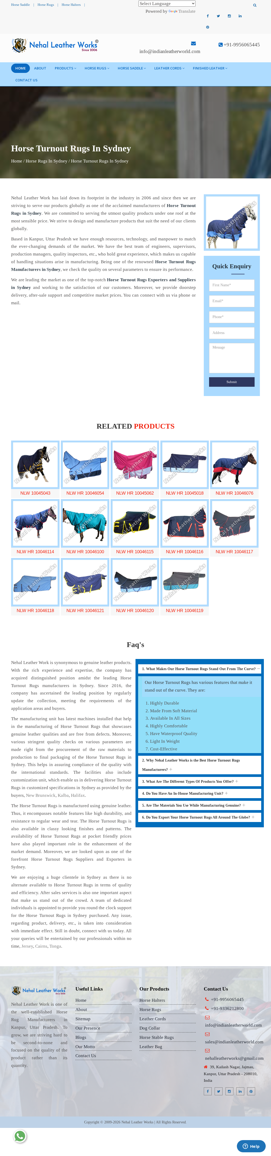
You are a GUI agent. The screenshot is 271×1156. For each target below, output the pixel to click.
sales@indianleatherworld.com (234, 1041)
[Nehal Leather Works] (55, 45)
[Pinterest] (207, 27)
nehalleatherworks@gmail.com (234, 1058)
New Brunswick (41, 795)
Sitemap (83, 1018)
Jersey (27, 946)
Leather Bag (150, 1046)
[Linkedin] (240, 16)
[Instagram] (229, 16)
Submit (232, 382)
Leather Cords (168, 68)
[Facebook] (207, 16)
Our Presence (87, 1028)
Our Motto (85, 1046)
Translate (187, 11)
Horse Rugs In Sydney (46, 161)
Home (20, 68)
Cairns (41, 946)
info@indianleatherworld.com (169, 51)
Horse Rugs (46, 5)
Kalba (63, 795)
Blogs (80, 1037)
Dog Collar (149, 1028)
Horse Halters (71, 5)
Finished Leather (208, 68)
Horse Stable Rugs (156, 1037)
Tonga (55, 946)
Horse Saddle (20, 5)
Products (64, 68)
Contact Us (26, 80)
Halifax (78, 795)
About (40, 68)
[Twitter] (218, 16)
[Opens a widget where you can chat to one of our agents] (251, 1146)
